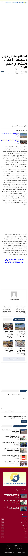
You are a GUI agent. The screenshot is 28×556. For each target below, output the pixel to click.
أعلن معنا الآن (17, 546)
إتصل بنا (9, 546)
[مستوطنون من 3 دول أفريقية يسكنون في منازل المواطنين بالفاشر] (23, 135)
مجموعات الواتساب (17, 548)
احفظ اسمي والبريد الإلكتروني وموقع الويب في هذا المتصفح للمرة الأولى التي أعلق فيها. (15, 417)
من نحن (8, 548)
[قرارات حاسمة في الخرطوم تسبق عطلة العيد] (8, 343)
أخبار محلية (24, 519)
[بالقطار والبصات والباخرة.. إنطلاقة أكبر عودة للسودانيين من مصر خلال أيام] (23, 142)
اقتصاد (25, 534)
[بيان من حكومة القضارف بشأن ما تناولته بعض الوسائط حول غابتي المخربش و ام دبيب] (23, 463)
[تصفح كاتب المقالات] (14, 294)
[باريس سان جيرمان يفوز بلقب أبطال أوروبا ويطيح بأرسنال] (23, 444)
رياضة (25, 537)
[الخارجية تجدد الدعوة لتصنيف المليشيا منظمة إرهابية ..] (23, 431)
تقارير (3, 71)
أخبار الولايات (24, 525)
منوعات (25, 531)
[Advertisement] (15, 15)
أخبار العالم (24, 522)
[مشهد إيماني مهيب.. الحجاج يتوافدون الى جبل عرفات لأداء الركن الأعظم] (20, 343)
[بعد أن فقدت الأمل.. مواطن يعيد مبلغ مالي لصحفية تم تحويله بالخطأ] (23, 457)
